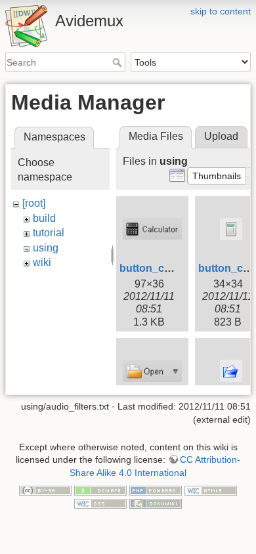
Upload (221, 136)
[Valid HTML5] (210, 489)
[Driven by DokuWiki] (155, 503)
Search (118, 62)
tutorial (48, 232)
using (45, 247)
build (44, 218)
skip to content (220, 11)
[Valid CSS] (100, 503)
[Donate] (100, 489)
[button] (216, 175)
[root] (33, 203)
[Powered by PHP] (155, 489)
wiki (42, 262)
